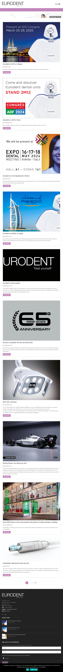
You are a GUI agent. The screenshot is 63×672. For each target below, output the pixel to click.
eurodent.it (7, 611)
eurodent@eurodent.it (11, 609)
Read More (7, 72)
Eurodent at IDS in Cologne (12, 64)
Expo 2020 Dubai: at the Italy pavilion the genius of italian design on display (30, 522)
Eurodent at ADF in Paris (11, 120)
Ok (27, 669)
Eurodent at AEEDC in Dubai (13, 233)
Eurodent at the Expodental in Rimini (16, 176)
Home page (53, 17)
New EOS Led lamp (10, 402)
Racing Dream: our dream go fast (15, 463)
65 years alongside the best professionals (18, 342)
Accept (7, 658)
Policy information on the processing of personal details (16, 655)
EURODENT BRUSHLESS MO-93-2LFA (16, 563)
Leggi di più (34, 669)
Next (35, 582)
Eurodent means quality (11, 283)
